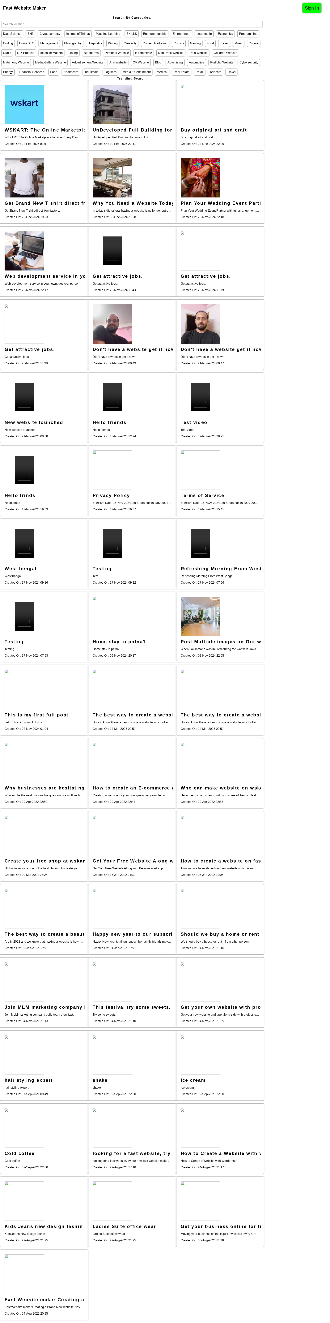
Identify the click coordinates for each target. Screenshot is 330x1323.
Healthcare (70, 72)
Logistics (110, 72)
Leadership (204, 33)
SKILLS (131, 33)
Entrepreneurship (155, 33)
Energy (8, 72)
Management (49, 43)
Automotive (196, 62)
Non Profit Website (171, 52)
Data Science (12, 33)
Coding (8, 43)
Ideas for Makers (51, 52)
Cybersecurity (248, 62)
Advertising (175, 62)
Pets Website (199, 52)
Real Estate (181, 72)
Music (239, 43)
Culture (254, 43)
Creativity (130, 43)
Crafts (7, 52)
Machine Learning (108, 33)
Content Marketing (155, 43)
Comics (179, 43)
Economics (225, 33)
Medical (162, 72)
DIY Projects (25, 52)
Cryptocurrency (50, 33)
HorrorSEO (26, 43)
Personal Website (117, 52)
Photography (73, 43)
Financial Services (31, 72)
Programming (248, 33)
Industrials (91, 72)
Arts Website (118, 62)
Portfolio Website (221, 62)
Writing (113, 43)
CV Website (141, 62)
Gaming (195, 43)
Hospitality (95, 43)
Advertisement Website (87, 62)
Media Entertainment (137, 72)
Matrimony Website (16, 62)
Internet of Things (78, 33)
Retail (200, 72)
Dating (73, 52)
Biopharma (91, 52)
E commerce (143, 52)
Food (210, 43)
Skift (30, 33)
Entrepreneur (181, 33)
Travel (224, 43)
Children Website (225, 52)
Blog (158, 62)
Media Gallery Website (50, 62)
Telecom (215, 72)
